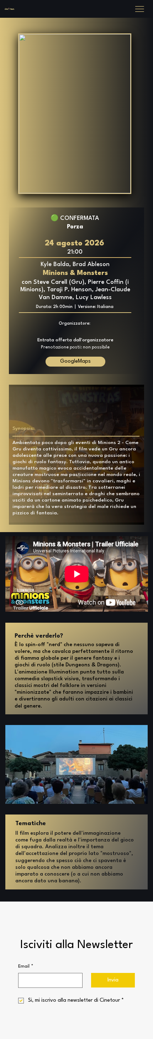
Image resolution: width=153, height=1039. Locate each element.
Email (25, 966)
